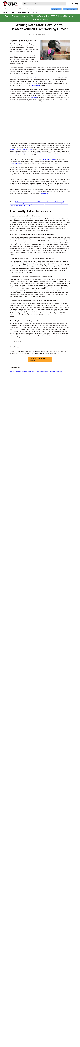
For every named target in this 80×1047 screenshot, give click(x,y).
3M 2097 (12, 371)
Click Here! (43, 19)
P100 (36, 371)
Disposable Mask (43, 371)
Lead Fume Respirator (55, 371)
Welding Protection (21, 371)
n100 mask (34, 97)
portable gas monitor (40, 77)
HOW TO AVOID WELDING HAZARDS (37, 359)
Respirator (31, 371)
